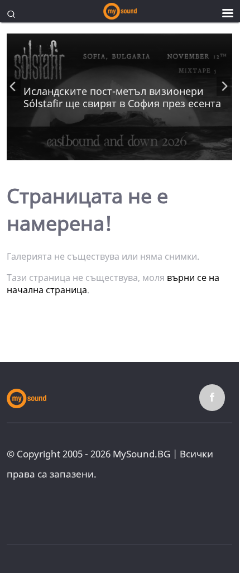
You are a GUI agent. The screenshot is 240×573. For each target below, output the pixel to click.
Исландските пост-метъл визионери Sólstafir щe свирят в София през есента (122, 97)
